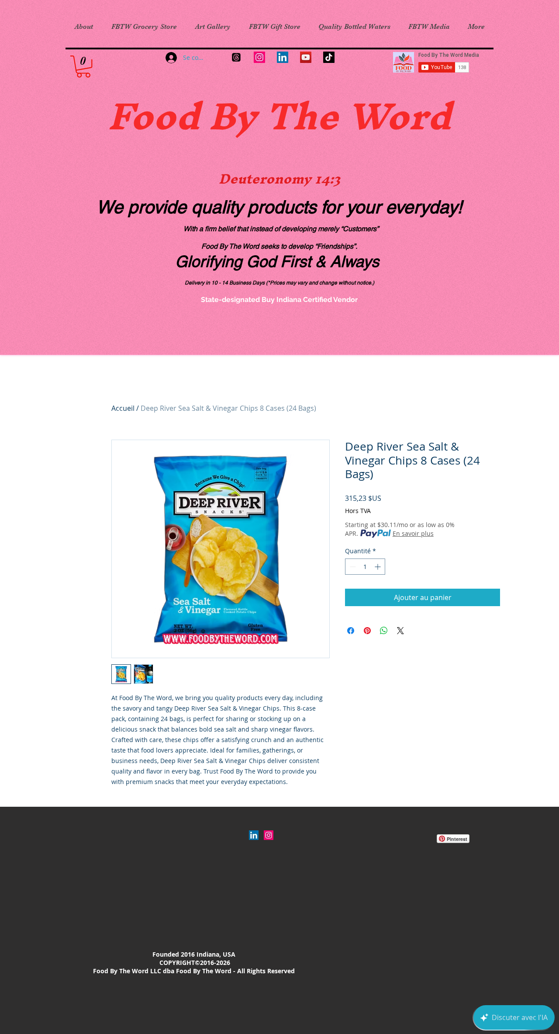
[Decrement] (351, 566)
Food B (171, 115)
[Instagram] (259, 57)
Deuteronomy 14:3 (279, 178)
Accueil (123, 408)
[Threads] (236, 57)
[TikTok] (329, 57)
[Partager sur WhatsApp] (384, 630)
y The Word (343, 115)
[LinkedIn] (282, 57)
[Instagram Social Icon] (268, 835)
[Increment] (378, 566)
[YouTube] (305, 57)
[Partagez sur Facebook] (350, 630)
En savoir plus (413, 533)
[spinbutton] (365, 566)
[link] (83, 66)
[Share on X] (400, 630)
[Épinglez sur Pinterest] (367, 630)
